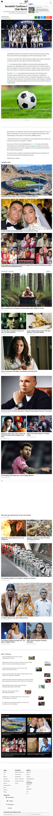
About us (28, 772)
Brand (27, 774)
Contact (28, 781)
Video (5, 792)
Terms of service (19, 778)
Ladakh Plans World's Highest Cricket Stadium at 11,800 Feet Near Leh (19, 196)
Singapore (29, 789)
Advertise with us (19, 772)
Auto (5, 787)
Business (6, 778)
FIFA (8, 64)
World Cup (15, 73)
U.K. (27, 791)
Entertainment (7, 785)
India (5, 772)
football (34, 144)
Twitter (10, 801)
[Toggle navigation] (2, 2)
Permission (18, 774)
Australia (28, 784)
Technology (7, 781)
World (5, 776)
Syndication (18, 776)
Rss (10, 808)
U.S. (27, 793)
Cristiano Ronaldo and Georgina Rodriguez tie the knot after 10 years (19, 231)
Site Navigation (30, 778)
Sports (5, 783)
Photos (5, 789)
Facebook (10, 797)
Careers (28, 776)
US (4, 774)
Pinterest (10, 804)
